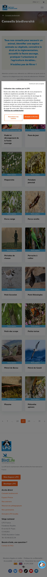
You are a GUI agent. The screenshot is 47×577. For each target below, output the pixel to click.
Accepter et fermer (31, 116)
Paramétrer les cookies (13, 117)
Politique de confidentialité (14, 111)
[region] (23, 102)
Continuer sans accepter (36, 83)
